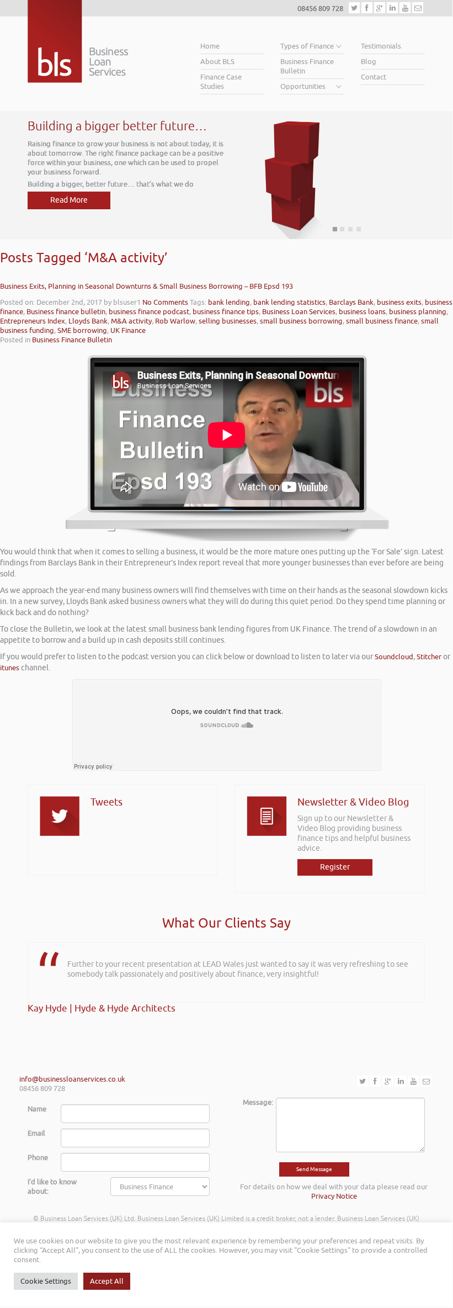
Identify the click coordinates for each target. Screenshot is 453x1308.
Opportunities (303, 86)
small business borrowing (301, 321)
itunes (9, 667)
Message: (255, 1102)
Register (335, 867)
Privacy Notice (334, 1196)
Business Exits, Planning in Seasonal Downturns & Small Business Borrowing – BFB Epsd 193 (146, 286)
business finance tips (226, 311)
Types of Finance (307, 46)
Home (210, 46)
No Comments (165, 302)
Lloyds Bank (88, 321)
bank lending (229, 302)
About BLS (217, 61)
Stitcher (429, 656)
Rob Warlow (175, 321)
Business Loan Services (298, 311)
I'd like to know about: (52, 1186)
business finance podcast (149, 311)
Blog (368, 61)
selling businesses (228, 321)
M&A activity (131, 321)
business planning (417, 311)
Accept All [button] (107, 1281)
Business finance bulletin (65, 311)
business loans (362, 311)
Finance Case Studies (221, 81)
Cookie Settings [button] (45, 1281)
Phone (38, 1157)
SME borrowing (82, 330)
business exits (399, 302)
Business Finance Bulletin (307, 66)
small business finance (382, 321)
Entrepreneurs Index (32, 321)
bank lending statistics (289, 302)
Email (36, 1133)
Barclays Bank (351, 302)
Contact (373, 77)
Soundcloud (394, 656)
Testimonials (381, 46)
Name (37, 1109)
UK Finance (128, 330)
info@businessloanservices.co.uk (72, 1079)
